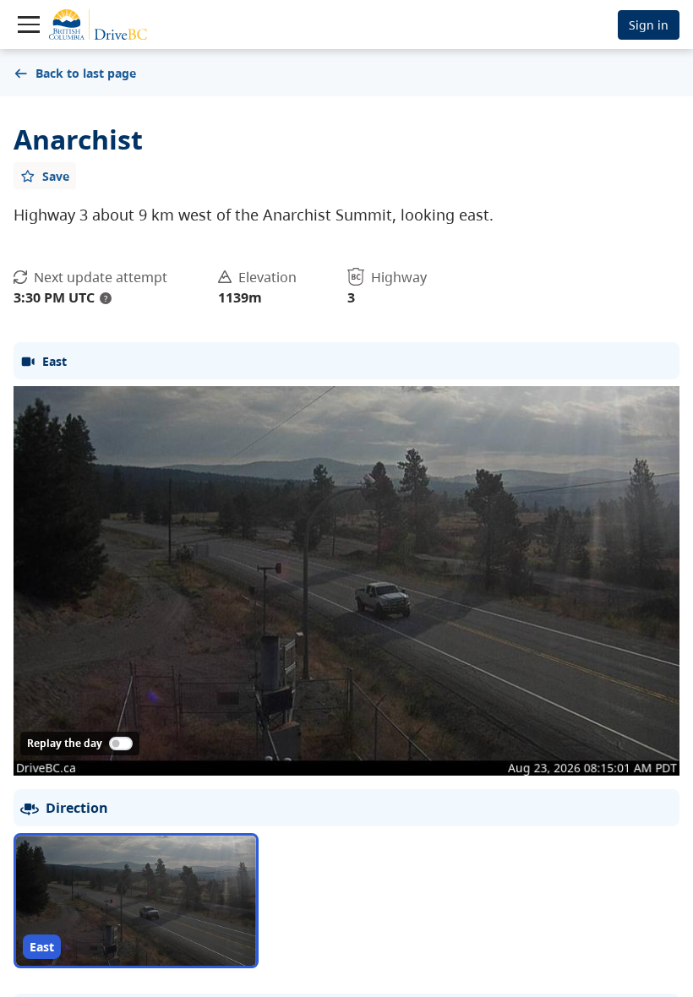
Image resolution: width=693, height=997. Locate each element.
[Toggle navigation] (28, 24)
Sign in (648, 25)
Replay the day (64, 743)
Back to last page (85, 73)
